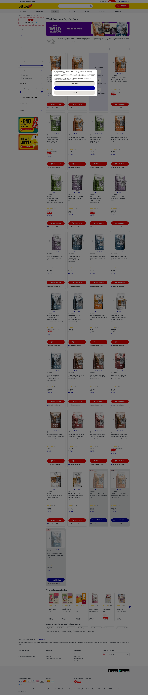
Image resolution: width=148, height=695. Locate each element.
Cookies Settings (74, 83)
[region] (74, 83)
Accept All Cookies (75, 88)
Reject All (74, 92)
